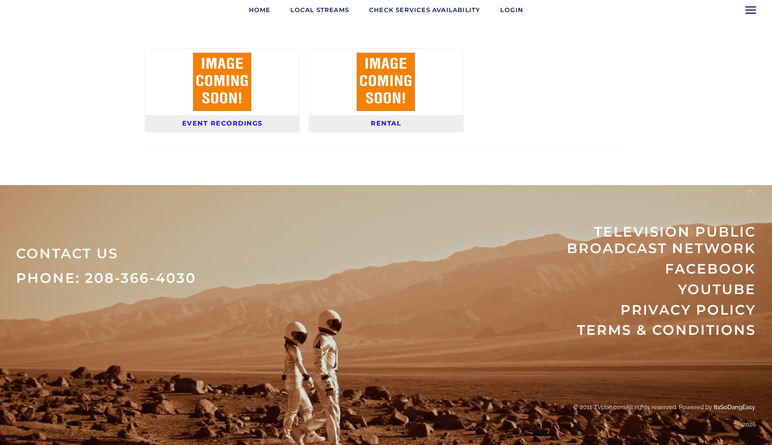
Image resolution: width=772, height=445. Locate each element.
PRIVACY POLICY (688, 309)
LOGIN (511, 10)
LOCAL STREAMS (319, 10)
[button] (750, 10)
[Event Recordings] (222, 57)
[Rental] (386, 57)
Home (260, 10)
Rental (386, 123)
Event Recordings (222, 123)
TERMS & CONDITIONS (666, 329)
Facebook (710, 268)
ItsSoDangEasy (734, 407)
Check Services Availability (424, 10)
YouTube (717, 289)
